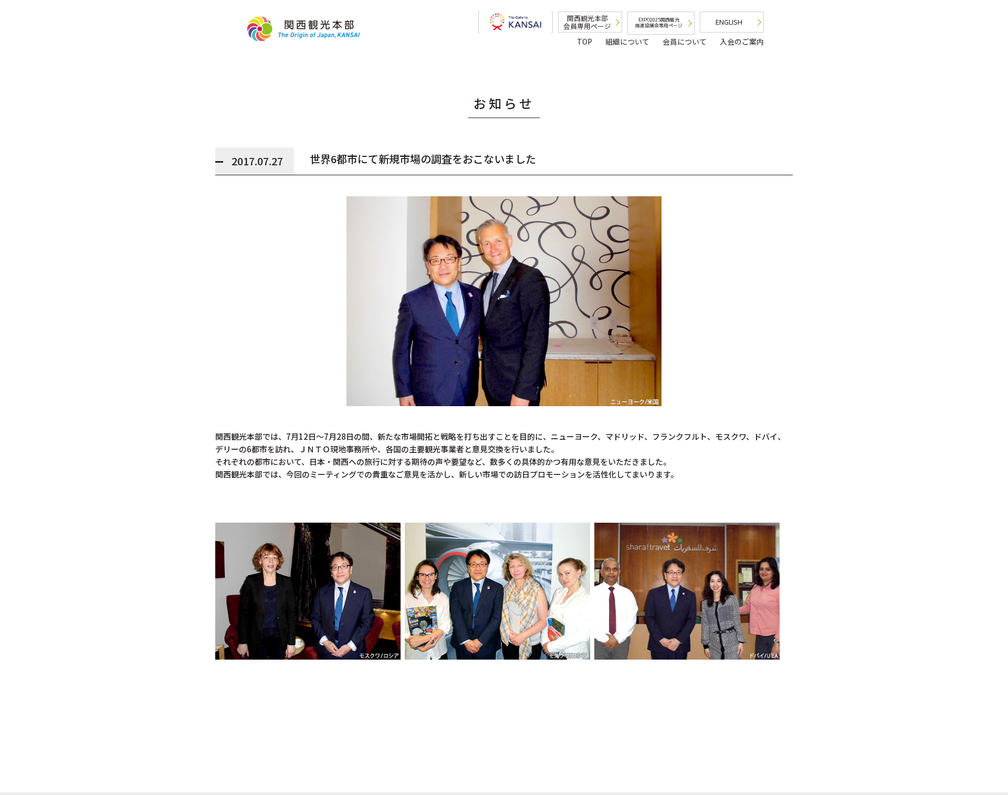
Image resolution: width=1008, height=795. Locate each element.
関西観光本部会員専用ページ (587, 22)
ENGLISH (729, 22)
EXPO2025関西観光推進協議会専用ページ (658, 22)
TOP (584, 41)
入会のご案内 (742, 41)
